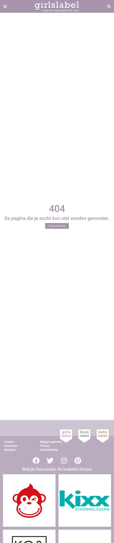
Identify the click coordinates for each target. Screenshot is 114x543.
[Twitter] (50, 460)
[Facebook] (36, 460)
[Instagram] (64, 460)
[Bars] (5, 6)
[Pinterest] (78, 460)
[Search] (109, 6)
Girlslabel (9, 449)
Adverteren (10, 445)
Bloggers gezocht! (51, 441)
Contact (8, 441)
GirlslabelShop (49, 449)
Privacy (44, 445)
